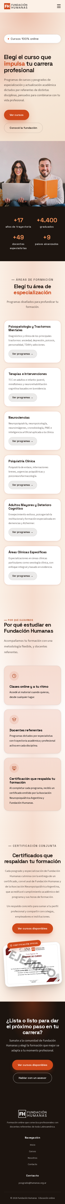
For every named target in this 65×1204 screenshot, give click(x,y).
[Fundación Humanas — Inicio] (15, 6)
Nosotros (32, 1158)
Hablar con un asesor (32, 1078)
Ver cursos (17, 115)
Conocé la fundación (23, 128)
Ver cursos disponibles (32, 928)
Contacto (32, 1164)
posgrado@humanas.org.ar (32, 1183)
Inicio (32, 1145)
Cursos (32, 1151)
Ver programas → (22, 353)
